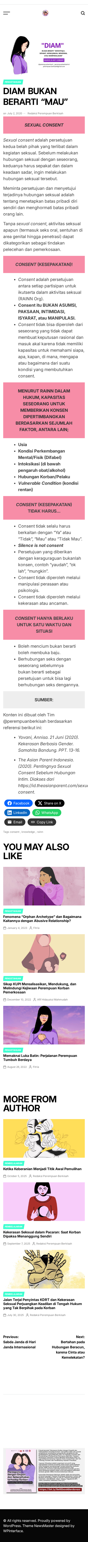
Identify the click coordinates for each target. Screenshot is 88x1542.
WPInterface (13, 1531)
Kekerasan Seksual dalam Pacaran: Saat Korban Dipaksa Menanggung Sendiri (42, 1234)
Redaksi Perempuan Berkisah (45, 113)
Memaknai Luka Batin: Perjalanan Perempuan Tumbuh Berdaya (40, 1057)
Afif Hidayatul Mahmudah (52, 999)
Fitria (36, 927)
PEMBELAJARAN (14, 1163)
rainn (40, 831)
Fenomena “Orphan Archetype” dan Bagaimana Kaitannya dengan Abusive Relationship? (42, 918)
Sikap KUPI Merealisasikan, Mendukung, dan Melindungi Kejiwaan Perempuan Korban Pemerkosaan (39, 988)
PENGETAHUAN (13, 82)
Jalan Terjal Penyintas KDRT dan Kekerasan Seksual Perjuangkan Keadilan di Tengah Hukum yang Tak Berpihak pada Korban (42, 1304)
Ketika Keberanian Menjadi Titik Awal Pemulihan (42, 1169)
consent (14, 831)
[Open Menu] (6, 13)
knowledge (28, 831)
